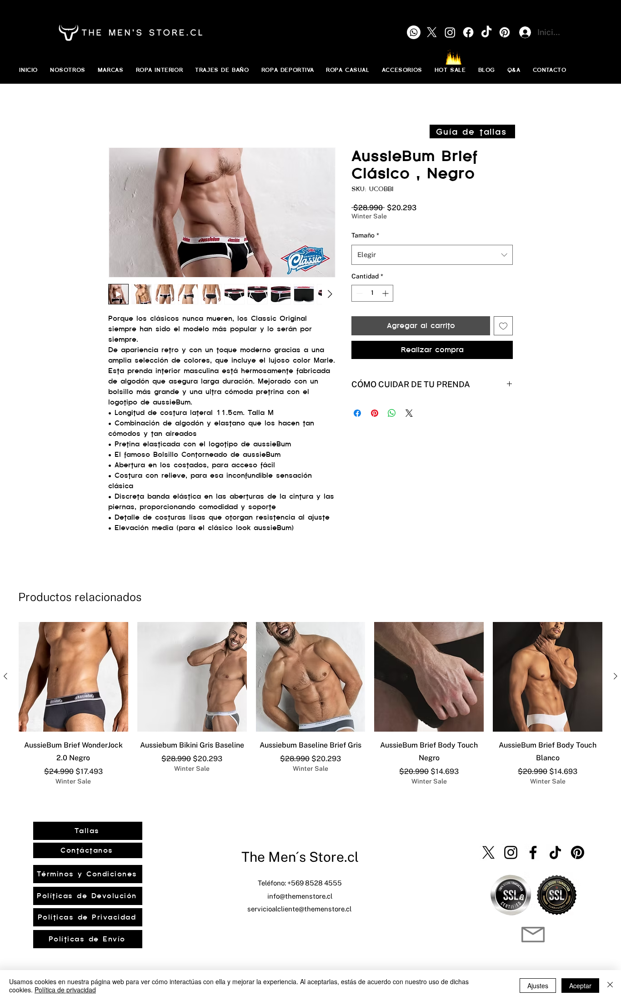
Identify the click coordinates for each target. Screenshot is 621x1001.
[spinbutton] (372, 293)
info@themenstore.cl (299, 896)
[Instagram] (511, 852)
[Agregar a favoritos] (503, 325)
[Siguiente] (615, 676)
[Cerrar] (610, 985)
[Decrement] (358, 293)
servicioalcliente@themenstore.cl (299, 909)
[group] (310, 704)
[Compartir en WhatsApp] (391, 413)
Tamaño (365, 235)
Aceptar (580, 985)
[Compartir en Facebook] (357, 413)
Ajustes (537, 985)
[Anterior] (5, 676)
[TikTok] (555, 852)
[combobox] (432, 255)
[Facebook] (533, 852)
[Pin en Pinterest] (374, 413)
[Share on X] (409, 413)
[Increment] (386, 293)
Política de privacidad (65, 989)
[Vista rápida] (73, 677)
